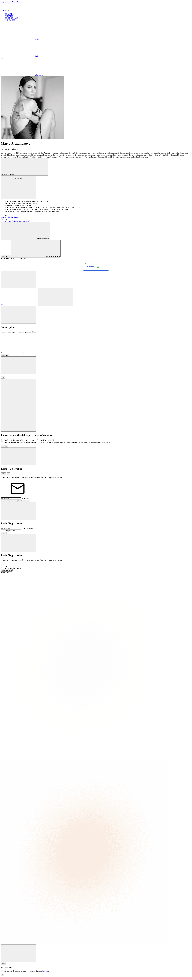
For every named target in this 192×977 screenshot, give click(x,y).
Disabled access (17, 2)
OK (3, 377)
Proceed (4, 446)
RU (2, 305)
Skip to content (6, 2)
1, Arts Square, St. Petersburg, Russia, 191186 (17, 221)
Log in (4, 533)
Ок (3, 975)
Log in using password (9, 501)
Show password (9, 531)
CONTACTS (10, 20)
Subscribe (5, 355)
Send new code (7, 570)
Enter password (27, 528)
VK (8, 473)
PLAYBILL (9, 14)
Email (24, 353)
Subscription (6, 256)
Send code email (23, 501)
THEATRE (9, 16)
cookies (45, 971)
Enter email (26, 498)
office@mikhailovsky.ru (9, 217)
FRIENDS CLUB (11, 18)
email (3, 473)
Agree (4, 963)
